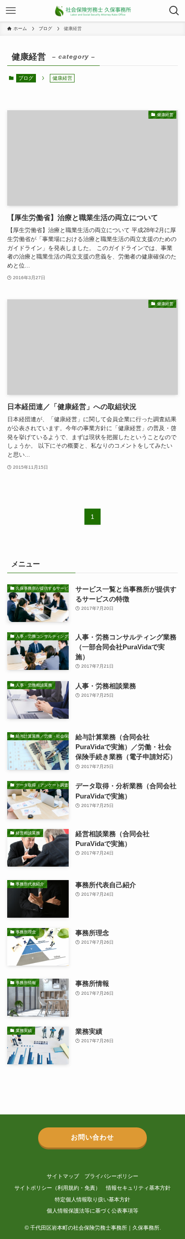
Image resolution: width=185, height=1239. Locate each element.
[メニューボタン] (11, 11)
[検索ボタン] (174, 11)
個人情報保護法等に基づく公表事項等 (92, 1211)
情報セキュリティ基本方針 (138, 1188)
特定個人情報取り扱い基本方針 (92, 1199)
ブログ (25, 78)
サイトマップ (63, 1176)
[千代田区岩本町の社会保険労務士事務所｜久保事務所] (92, 11)
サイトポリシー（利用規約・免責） (57, 1188)
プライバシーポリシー (111, 1176)
